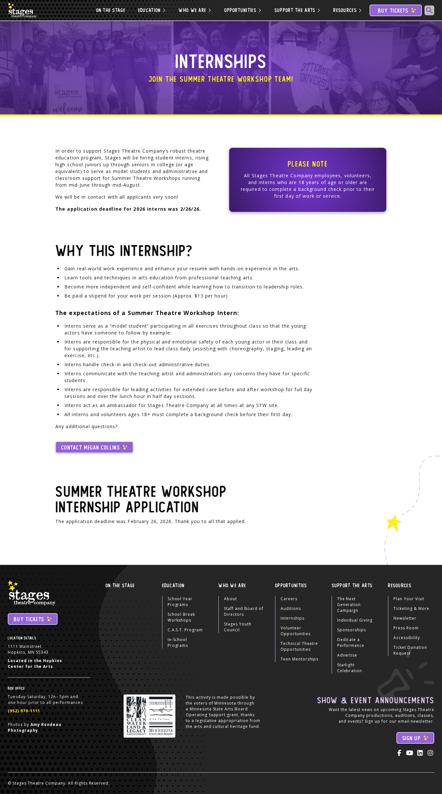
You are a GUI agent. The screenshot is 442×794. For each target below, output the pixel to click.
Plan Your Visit (408, 598)
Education (173, 585)
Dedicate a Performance (351, 642)
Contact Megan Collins (90, 448)
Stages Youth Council (237, 627)
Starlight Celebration (349, 667)
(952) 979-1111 (24, 711)
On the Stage (110, 10)
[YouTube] (410, 753)
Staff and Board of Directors (243, 611)
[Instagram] (430, 753)
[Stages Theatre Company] (23, 10)
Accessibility (406, 637)
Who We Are (232, 585)
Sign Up (411, 738)
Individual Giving (354, 620)
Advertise (347, 655)
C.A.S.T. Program (185, 630)
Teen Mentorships (299, 659)
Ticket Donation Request (410, 650)
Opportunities (291, 585)
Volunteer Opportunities (295, 630)
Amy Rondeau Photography (34, 727)
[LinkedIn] (420, 753)
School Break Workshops (181, 617)
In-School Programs (178, 642)
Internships (292, 618)
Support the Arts (352, 585)
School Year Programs (180, 601)
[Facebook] (399, 753)
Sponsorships (351, 630)
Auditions (291, 608)
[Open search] (429, 10)
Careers (289, 598)
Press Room (406, 628)
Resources (399, 585)
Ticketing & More (411, 608)
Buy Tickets (393, 11)
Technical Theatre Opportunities (299, 646)
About (230, 598)
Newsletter (404, 618)
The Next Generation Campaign (349, 604)
